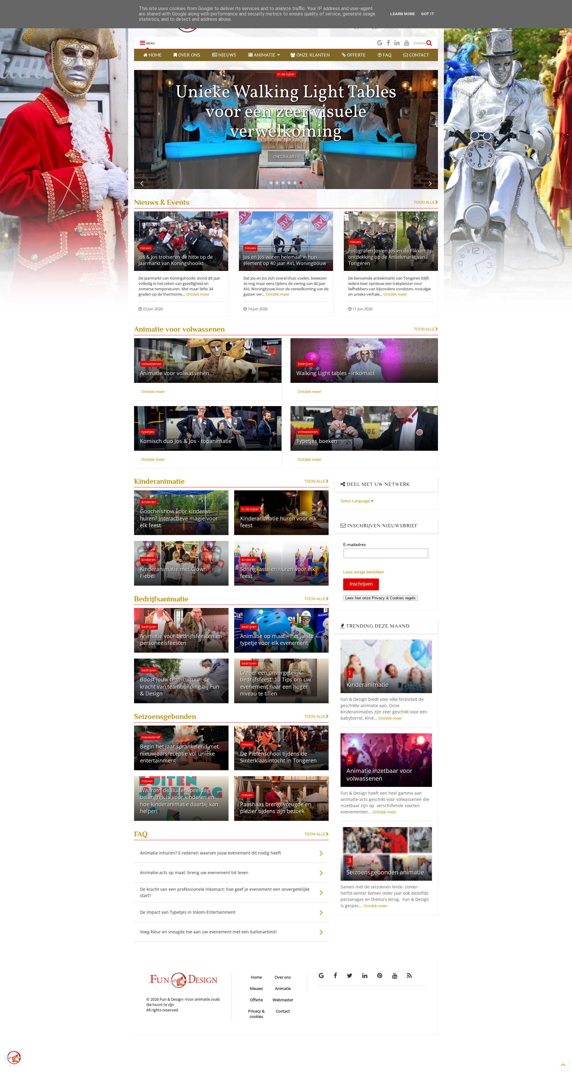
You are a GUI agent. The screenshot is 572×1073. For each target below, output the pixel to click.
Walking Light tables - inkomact (335, 373)
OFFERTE (356, 55)
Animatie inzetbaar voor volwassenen (379, 774)
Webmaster (283, 999)
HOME (154, 55)
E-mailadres (354, 544)
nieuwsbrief (151, 737)
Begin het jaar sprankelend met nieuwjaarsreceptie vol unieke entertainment (179, 753)
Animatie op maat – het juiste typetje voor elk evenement (277, 639)
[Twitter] (349, 975)
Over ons (283, 977)
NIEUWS (226, 55)
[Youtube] (406, 43)
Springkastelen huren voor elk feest (277, 572)
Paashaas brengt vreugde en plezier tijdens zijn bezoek (275, 808)
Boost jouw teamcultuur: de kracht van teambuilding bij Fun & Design (179, 686)
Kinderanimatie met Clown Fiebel (173, 572)
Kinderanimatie (367, 685)
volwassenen (151, 363)
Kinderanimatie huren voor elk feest (278, 522)
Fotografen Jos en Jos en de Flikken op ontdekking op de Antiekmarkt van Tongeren (390, 256)
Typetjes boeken (316, 441)
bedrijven (305, 363)
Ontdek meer (286, 156)
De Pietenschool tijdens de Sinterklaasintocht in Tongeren (278, 757)
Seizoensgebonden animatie (385, 872)
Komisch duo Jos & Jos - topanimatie (185, 441)
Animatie (283, 988)
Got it (427, 14)
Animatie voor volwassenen (174, 373)
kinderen (149, 502)
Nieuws (256, 988)
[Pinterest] (379, 975)
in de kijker (286, 74)
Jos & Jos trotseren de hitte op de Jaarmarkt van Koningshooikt (176, 260)
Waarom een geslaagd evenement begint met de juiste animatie (286, 112)
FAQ (386, 55)
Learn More (402, 14)
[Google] (379, 43)
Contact (283, 1011)
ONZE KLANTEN (312, 55)
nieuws (145, 248)
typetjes (148, 431)
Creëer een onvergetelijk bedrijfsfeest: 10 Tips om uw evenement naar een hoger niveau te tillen (275, 683)
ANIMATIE (264, 55)
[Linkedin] (397, 43)
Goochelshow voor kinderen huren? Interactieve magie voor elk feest (179, 518)
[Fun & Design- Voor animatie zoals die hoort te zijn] (194, 29)
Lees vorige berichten (363, 572)
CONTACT (418, 55)
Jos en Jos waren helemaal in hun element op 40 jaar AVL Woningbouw (284, 260)
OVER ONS (188, 55)
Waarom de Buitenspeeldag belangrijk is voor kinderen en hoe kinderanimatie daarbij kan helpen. (179, 801)
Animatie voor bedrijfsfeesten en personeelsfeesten (181, 639)
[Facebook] (388, 43)
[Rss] (409, 975)
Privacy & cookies (256, 1013)
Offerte (256, 999)
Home (256, 977)
